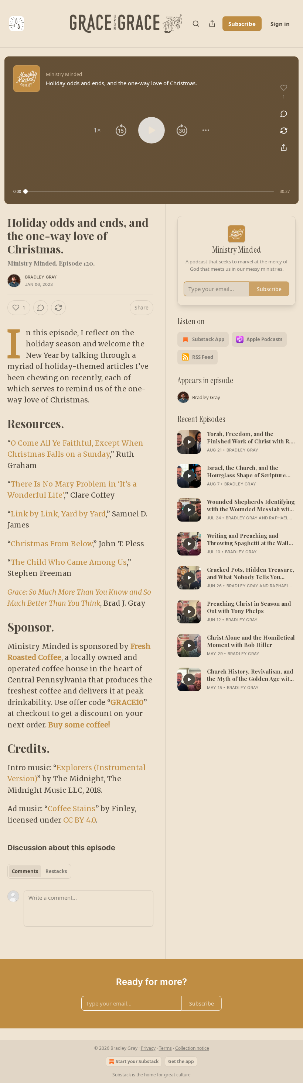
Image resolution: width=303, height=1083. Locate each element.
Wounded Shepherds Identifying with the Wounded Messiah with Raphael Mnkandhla (251, 505)
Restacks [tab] (56, 871)
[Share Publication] (212, 23)
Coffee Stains (71, 808)
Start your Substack (137, 1061)
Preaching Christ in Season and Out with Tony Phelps (249, 607)
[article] (236, 442)
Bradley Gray (41, 277)
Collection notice (192, 1048)
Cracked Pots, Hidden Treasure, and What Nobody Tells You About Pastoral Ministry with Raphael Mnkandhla (250, 573)
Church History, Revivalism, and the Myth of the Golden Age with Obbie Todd (250, 675)
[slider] (149, 191)
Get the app (181, 1061)
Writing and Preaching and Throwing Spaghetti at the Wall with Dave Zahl (248, 539)
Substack (121, 1075)
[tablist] (39, 871)
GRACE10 (126, 702)
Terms (165, 1048)
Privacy (148, 1048)
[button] (97, 130)
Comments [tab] (25, 871)
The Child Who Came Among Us (69, 562)
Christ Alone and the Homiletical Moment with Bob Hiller (251, 641)
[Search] (195, 23)
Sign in (280, 23)
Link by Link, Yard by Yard (58, 513)
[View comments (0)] (284, 114)
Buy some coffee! (79, 724)
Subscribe (242, 23)
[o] (189, 442)
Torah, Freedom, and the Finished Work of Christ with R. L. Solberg (248, 437)
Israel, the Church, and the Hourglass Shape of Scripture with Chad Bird (246, 471)
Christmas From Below (51, 543)
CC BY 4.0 (79, 820)
